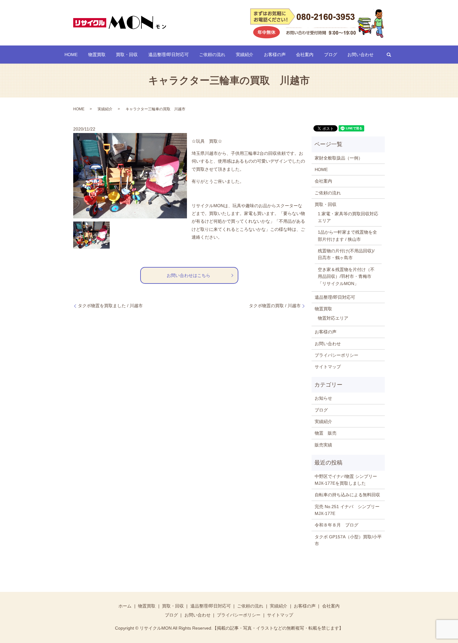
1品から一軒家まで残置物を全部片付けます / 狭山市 (347, 235)
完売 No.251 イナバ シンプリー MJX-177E (348, 510)
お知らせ (323, 398)
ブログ (330, 54)
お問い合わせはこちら (188, 275)
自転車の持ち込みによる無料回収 (347, 494)
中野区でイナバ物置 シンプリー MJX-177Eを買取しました (346, 480)
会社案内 (304, 54)
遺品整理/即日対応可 (168, 54)
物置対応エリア (333, 318)
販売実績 (323, 444)
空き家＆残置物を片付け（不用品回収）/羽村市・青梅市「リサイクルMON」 (346, 276)
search (389, 54)
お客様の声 (275, 54)
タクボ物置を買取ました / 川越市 (110, 305)
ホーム (124, 605)
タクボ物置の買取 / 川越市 (275, 305)
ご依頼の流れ (212, 54)
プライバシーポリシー (336, 355)
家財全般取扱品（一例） (339, 157)
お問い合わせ (360, 54)
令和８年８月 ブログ (336, 524)
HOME (71, 54)
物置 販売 (325, 433)
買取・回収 (127, 54)
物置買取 (97, 54)
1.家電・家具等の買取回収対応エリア (348, 217)
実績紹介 (244, 54)
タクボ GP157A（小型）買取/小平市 (348, 540)
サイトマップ (328, 366)
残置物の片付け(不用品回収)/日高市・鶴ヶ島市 (346, 254)
